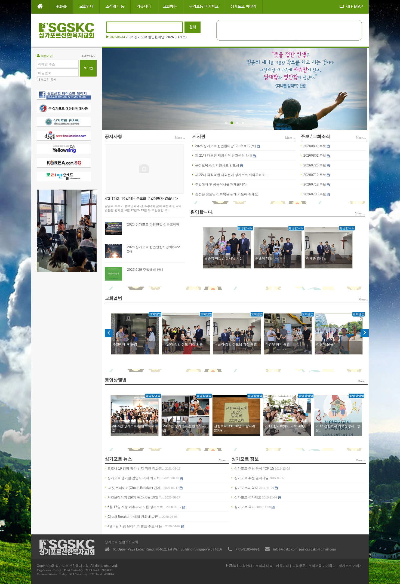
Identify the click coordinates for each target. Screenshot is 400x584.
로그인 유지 (48, 79)
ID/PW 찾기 (89, 55)
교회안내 (86, 6)
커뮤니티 (144, 6)
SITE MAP (354, 6)
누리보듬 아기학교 (203, 6)
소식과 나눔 (115, 6)
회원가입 (47, 55)
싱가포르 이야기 (243, 6)
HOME (61, 6)
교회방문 (170, 6)
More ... (180, 137)
